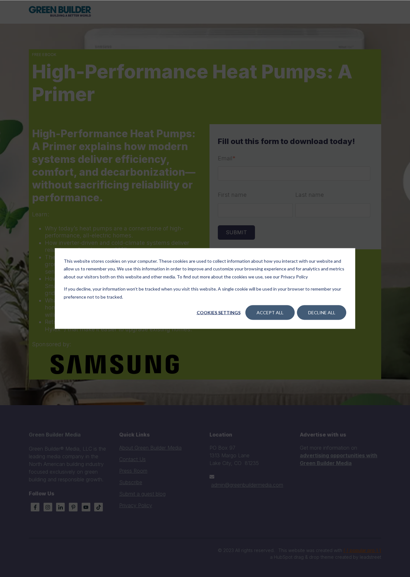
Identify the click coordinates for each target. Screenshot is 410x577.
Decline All (321, 312)
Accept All (270, 312)
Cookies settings (219, 312)
